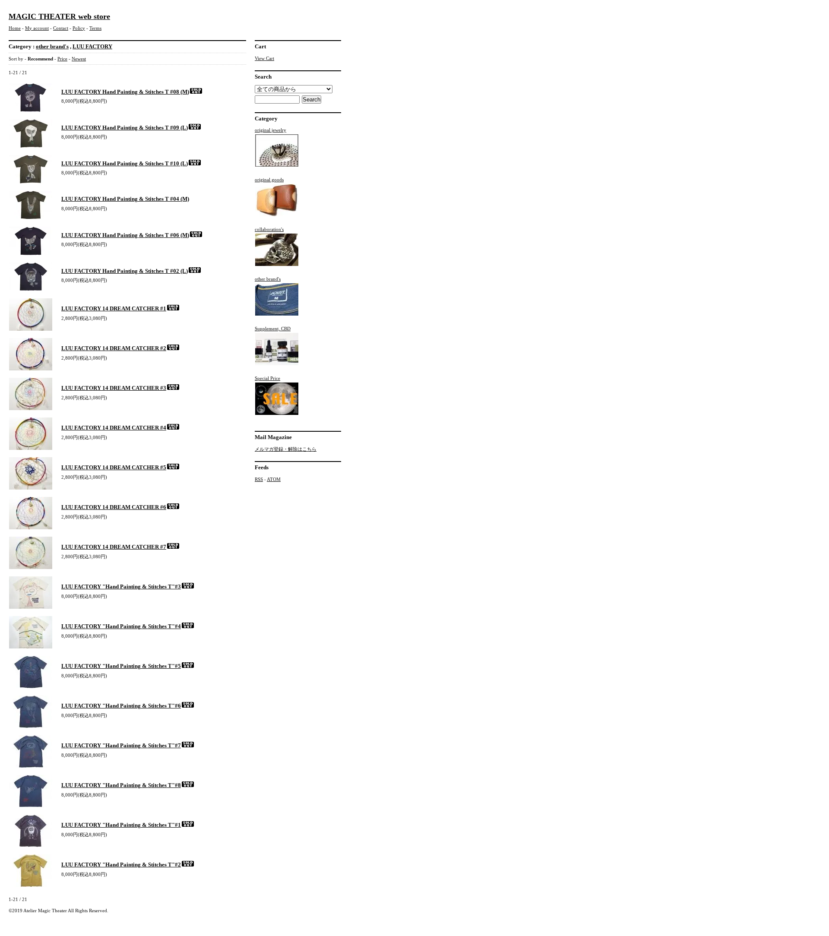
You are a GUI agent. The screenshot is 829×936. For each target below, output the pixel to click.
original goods (269, 179)
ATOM (274, 479)
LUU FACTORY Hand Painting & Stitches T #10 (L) (124, 163)
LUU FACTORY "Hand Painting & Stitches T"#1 (121, 825)
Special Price (267, 378)
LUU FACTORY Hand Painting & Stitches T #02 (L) (124, 271)
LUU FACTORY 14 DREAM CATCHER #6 (113, 507)
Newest (79, 58)
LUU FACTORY (92, 46)
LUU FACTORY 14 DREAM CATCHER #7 (113, 547)
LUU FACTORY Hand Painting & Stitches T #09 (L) (124, 127)
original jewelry (270, 130)
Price (62, 58)
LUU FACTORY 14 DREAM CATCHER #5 (113, 467)
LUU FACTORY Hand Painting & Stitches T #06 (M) (125, 235)
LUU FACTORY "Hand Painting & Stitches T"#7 (121, 745)
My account (37, 28)
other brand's (52, 46)
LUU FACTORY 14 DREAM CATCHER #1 (113, 308)
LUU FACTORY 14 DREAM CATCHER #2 (113, 348)
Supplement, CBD (273, 328)
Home (15, 28)
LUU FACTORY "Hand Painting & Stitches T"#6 (121, 705)
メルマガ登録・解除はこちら (285, 449)
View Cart (264, 58)
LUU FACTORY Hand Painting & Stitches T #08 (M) (125, 92)
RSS (259, 479)
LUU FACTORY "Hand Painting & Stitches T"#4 (121, 626)
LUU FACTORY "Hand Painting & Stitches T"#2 (121, 864)
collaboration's (269, 229)
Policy (79, 28)
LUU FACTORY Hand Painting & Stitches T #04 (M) (125, 199)
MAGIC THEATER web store (59, 16)
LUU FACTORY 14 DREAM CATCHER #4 (113, 427)
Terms (95, 28)
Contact (60, 28)
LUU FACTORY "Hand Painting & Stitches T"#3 (121, 586)
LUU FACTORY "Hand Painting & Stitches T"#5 (121, 666)
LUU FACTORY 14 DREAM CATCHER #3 (113, 388)
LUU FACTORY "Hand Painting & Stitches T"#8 (121, 785)
